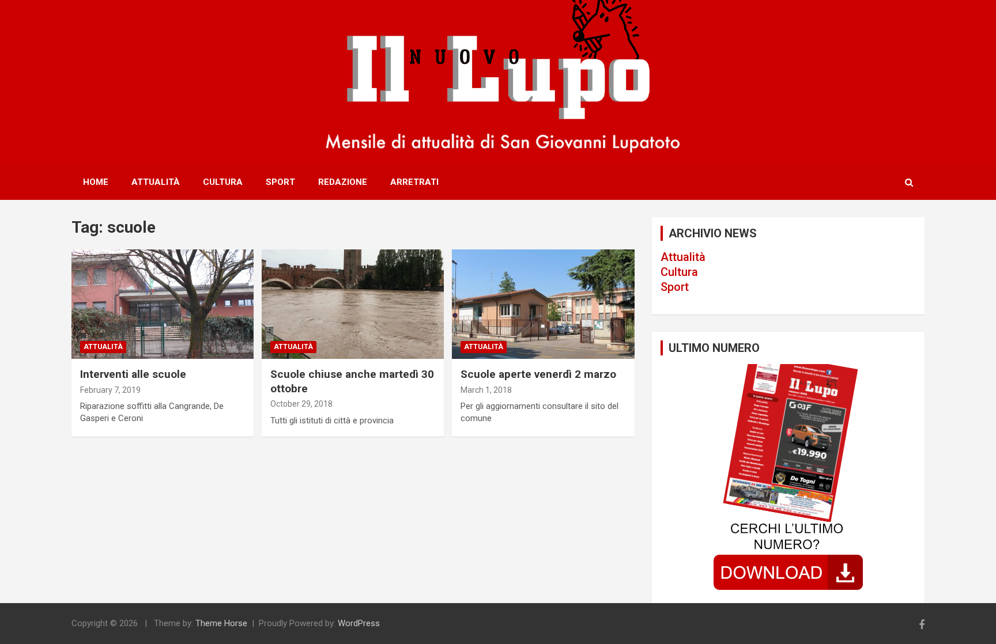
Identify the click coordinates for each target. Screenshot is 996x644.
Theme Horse (221, 623)
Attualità (155, 182)
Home (95, 182)
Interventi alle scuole (133, 374)
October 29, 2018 (301, 403)
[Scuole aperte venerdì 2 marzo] (543, 304)
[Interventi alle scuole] (162, 304)
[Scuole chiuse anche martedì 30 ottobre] (352, 304)
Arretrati (414, 182)
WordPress (359, 623)
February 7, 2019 (110, 390)
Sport (280, 182)
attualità (103, 347)
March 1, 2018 (486, 390)
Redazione (342, 182)
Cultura (223, 182)
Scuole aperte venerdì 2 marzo (538, 374)
